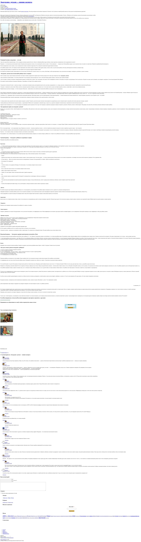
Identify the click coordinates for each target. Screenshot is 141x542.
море (113, 516)
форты (28, 517)
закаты (87, 516)
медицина (110, 516)
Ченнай (55, 516)
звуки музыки (96, 516)
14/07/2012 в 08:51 (6, 358)
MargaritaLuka (7, 455)
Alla (5, 415)
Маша (6, 6)
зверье (91, 516)
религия (13, 517)
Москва (29, 516)
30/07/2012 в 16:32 (8, 436)
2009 (4, 516)
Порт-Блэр (36, 516)
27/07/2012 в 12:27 (6, 416)
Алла (5, 364)
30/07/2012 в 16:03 (6, 429)
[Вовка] (12, 497)
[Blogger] (5, 300)
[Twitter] (0, 300)
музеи (116, 516)
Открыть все (5, 502)
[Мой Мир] (8, 300)
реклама (9, 517)
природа (125, 516)
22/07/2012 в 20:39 (8, 395)
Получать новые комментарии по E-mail (9, 493)
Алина (6, 428)
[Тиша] (9, 497)
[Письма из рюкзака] (3, 537)
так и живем (19, 517)
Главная (4, 529)
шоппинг (36, 517)
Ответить (4, 362)
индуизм (101, 516)
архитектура (58, 516)
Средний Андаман (42, 516)
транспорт (24, 517)
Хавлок (51, 516)
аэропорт (62, 516)
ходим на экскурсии (25, 11)
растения (6, 517)
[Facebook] (3, 300)
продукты (128, 516)
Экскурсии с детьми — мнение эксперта (16, 2)
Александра (7, 357)
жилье (84, 516)
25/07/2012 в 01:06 (6, 403)
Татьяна (6, 470)
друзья (81, 516)
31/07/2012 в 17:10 (6, 443)
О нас (4, 530)
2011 (7, 516)
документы (77, 516)
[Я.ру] (7, 300)
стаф (16, 517)
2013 (12, 516)
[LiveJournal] (4, 300)
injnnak (6, 442)
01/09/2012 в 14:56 (6, 471)
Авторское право (6, 533)
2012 (9, 516)
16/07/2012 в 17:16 (6, 365)
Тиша (48, 516)
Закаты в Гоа (5, 532)
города (70, 516)
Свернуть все (10, 502)
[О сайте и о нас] (10, 537)
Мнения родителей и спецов (10, 8)
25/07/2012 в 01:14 (8, 409)
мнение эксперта (10, 9)
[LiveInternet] (6, 300)
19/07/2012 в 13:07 (6, 388)
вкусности (66, 516)
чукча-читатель (32, 517)
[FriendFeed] (9, 300)
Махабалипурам (24, 516)
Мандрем (19, 516)
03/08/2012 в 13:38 (8, 463)
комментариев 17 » (5, 352)
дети (5, 9)
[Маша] (5, 497)
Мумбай (32, 516)
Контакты (4, 531)
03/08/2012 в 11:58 (6, 456)
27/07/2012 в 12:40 (8, 423)
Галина (6, 387)
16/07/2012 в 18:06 (6, 374)
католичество (106, 516)
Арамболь (15, 516)
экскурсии (15, 9)
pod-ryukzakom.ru (3, 539)
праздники (120, 516)
